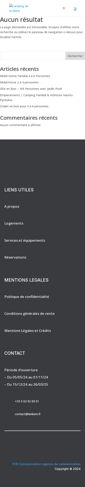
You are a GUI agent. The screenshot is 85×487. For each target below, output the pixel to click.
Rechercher (75, 56)
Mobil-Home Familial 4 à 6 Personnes (25, 76)
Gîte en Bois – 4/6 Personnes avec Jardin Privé (31, 89)
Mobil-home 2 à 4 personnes (19, 82)
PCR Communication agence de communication (46, 464)
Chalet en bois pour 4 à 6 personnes (24, 106)
